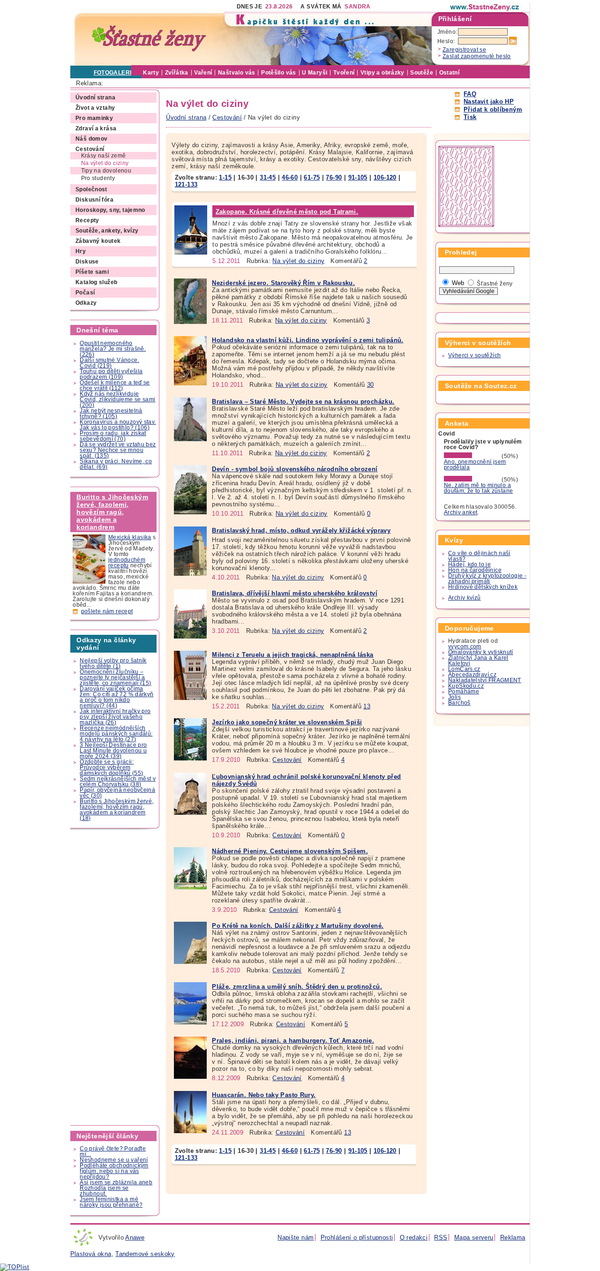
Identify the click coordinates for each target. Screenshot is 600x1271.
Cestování (286, 759)
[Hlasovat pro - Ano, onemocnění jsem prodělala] (472, 456)
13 (366, 706)
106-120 (385, 177)
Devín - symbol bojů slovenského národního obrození (294, 469)
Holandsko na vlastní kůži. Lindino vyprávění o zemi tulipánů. (307, 340)
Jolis (454, 697)
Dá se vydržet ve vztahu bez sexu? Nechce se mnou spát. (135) (118, 450)
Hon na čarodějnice (475, 570)
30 (370, 384)
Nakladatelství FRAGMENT (484, 680)
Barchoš (459, 703)
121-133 (186, 184)
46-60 (290, 177)
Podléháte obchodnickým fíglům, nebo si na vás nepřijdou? (114, 1171)
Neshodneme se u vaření (114, 1160)
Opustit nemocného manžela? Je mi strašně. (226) (113, 348)
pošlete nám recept (107, 611)
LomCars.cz (464, 669)
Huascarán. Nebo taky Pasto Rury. (263, 1094)
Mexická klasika (129, 537)
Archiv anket (461, 512)
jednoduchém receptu (126, 562)
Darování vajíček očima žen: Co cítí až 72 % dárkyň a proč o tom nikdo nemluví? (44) (116, 697)
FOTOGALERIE (114, 72)
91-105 (358, 177)
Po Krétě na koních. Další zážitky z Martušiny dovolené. (297, 925)
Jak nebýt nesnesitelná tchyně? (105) (111, 413)
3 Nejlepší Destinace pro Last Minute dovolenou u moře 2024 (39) (113, 750)
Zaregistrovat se (464, 50)
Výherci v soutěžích (474, 355)
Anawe (134, 1237)
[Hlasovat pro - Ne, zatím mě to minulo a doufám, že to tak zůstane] (472, 479)
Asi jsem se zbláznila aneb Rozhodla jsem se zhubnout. (116, 1188)
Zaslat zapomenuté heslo (476, 56)
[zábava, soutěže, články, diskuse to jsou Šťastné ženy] (485, 7)
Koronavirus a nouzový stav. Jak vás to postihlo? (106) (118, 424)
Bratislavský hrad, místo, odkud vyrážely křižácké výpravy (301, 530)
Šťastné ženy (495, 283)
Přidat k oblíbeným (493, 109)
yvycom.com (464, 646)
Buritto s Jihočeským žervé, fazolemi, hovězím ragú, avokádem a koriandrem (112, 512)
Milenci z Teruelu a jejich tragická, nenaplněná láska (292, 654)
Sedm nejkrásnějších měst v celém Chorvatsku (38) (118, 781)
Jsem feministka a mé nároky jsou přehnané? (111, 1202)
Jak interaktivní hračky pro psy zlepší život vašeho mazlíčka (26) (115, 716)
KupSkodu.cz (466, 686)
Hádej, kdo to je (469, 564)
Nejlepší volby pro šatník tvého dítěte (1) (113, 663)
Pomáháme (463, 691)
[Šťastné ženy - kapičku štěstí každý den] (149, 38)
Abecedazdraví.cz (472, 674)
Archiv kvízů (464, 598)
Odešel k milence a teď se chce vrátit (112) (115, 385)
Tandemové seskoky (145, 1253)
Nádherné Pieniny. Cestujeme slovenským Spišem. (290, 851)
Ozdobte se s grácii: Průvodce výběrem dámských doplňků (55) (111, 767)
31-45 (268, 177)
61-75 (312, 177)
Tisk (470, 116)
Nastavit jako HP (489, 101)
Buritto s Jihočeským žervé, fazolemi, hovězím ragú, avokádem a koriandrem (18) (116, 809)
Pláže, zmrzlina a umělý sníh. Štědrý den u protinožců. (297, 986)
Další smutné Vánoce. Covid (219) (109, 363)
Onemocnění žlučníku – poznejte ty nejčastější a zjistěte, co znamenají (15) (115, 677)
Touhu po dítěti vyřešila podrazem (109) (111, 374)
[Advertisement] (115, 977)
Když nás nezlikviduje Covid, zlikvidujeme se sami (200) (117, 399)
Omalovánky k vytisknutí (480, 652)
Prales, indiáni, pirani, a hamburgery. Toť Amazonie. (293, 1040)
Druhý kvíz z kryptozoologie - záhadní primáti (487, 578)
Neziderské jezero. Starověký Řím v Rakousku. (283, 282)
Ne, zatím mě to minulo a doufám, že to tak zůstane (478, 488)
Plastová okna (91, 1253)
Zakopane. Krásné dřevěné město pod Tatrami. (287, 211)
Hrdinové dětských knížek (483, 587)
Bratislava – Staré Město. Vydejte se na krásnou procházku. (303, 401)
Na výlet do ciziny (298, 260)
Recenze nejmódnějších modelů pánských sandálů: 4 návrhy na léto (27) (116, 733)
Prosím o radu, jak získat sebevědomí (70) (113, 436)
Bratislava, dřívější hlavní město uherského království (294, 593)
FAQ (470, 94)
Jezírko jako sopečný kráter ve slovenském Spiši (287, 722)
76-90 (334, 177)
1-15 (225, 177)
